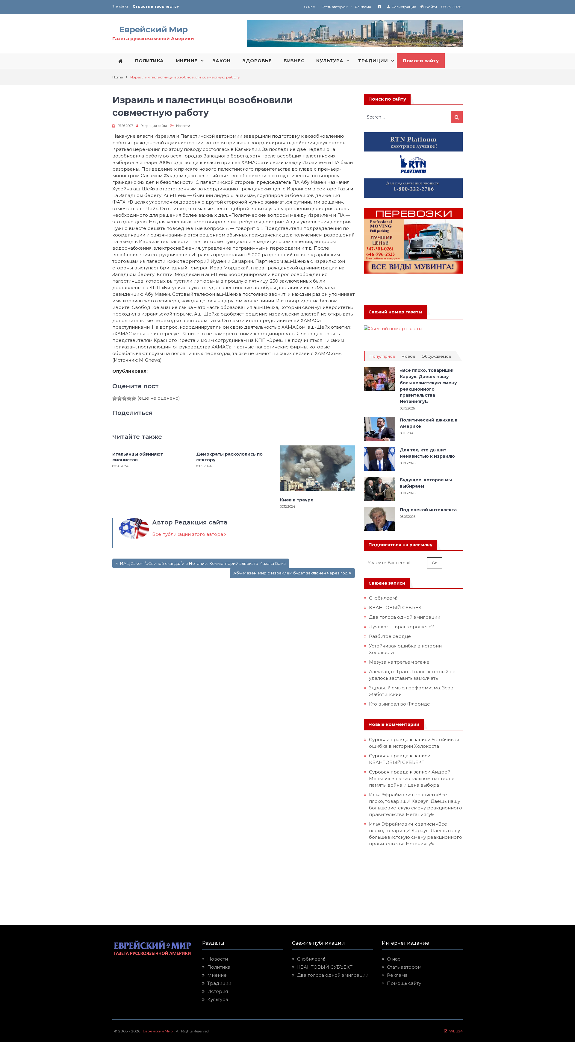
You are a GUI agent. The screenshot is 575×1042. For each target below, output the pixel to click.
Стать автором (334, 6)
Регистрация (404, 6)
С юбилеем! (383, 598)
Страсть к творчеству (156, 6)
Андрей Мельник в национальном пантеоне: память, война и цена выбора (413, 778)
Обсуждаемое (436, 356)
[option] (210, 6)
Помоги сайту (421, 60)
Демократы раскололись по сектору (229, 456)
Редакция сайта (153, 126)
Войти (431, 6)
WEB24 (455, 1031)
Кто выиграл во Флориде (399, 704)
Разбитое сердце (390, 636)
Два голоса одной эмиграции (404, 617)
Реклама (363, 6)
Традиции (219, 983)
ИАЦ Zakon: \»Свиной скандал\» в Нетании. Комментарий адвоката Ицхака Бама (203, 563)
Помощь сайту (404, 983)
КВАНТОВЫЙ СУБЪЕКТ (396, 607)
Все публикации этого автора (188, 534)
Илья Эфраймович (391, 794)
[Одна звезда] (114, 398)
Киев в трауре (297, 500)
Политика (218, 967)
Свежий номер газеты (395, 312)
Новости (183, 126)
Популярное (382, 356)
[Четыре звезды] (129, 398)
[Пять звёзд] (133, 398)
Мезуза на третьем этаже (399, 662)
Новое (408, 356)
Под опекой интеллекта (428, 509)
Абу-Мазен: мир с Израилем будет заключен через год (290, 573)
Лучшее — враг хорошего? (401, 627)
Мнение (217, 975)
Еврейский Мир (153, 29)
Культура (217, 999)
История (217, 991)
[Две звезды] (119, 398)
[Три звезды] (124, 398)
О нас (309, 6)
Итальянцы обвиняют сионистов (137, 456)
